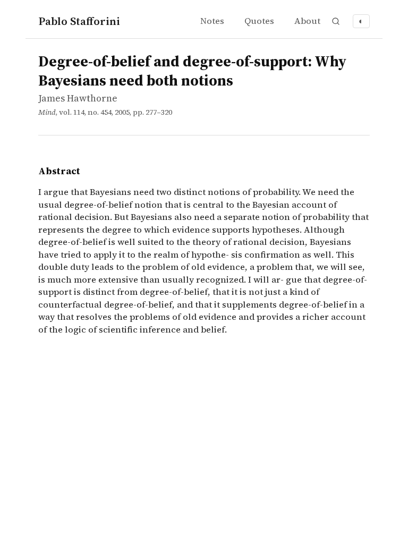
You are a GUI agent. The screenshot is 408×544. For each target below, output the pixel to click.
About (307, 21)
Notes (212, 21)
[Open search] (335, 21)
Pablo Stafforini (79, 21)
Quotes (259, 21)
